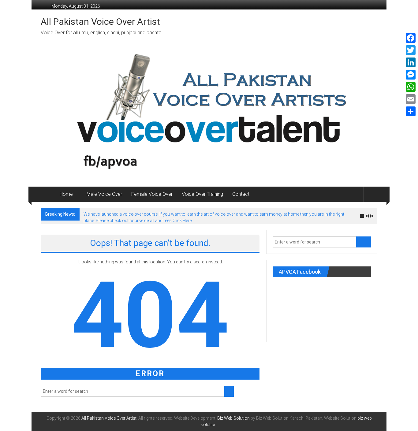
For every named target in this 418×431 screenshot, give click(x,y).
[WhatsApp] (411, 87)
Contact (240, 194)
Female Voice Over (152, 194)
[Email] (411, 99)
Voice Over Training (202, 194)
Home (66, 194)
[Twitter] (411, 50)
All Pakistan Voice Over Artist (100, 21)
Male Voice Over (104, 194)
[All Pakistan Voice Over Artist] (48, 194)
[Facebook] (411, 38)
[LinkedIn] (411, 62)
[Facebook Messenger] (411, 75)
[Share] (411, 111)
